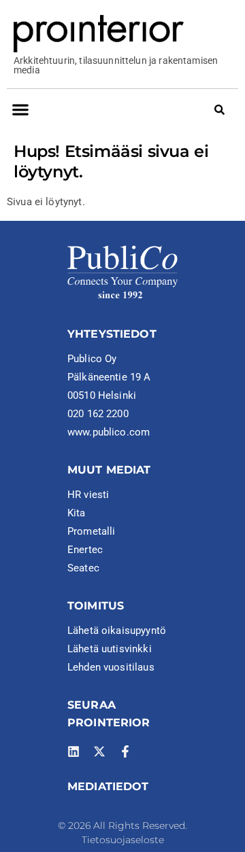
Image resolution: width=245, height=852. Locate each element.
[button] (20, 109)
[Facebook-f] (125, 751)
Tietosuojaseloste (123, 840)
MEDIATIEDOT (108, 786)
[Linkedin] (73, 751)
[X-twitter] (99, 751)
